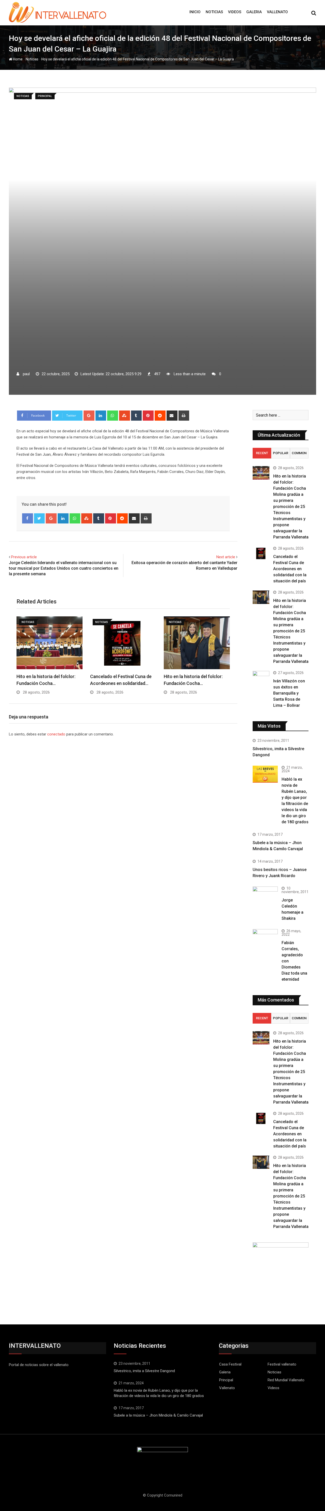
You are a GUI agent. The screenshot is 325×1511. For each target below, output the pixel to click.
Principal (226, 1380)
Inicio (195, 12)
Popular (280, 453)
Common (299, 453)
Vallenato (277, 12)
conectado (56, 734)
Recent (262, 453)
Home (17, 59)
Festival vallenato (282, 1364)
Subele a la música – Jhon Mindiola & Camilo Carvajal (158, 1415)
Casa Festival (230, 1364)
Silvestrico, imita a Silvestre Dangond (144, 1371)
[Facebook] (27, 518)
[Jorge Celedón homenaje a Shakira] (265, 895)
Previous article (24, 557)
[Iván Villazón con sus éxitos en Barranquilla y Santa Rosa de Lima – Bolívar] (261, 677)
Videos (234, 12)
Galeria (254, 12)
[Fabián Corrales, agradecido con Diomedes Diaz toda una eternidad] (265, 941)
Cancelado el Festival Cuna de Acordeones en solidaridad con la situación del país (289, 568)
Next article (225, 557)
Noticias (214, 12)
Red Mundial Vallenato (286, 1380)
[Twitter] (39, 518)
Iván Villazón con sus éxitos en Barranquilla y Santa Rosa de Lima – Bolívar (289, 693)
